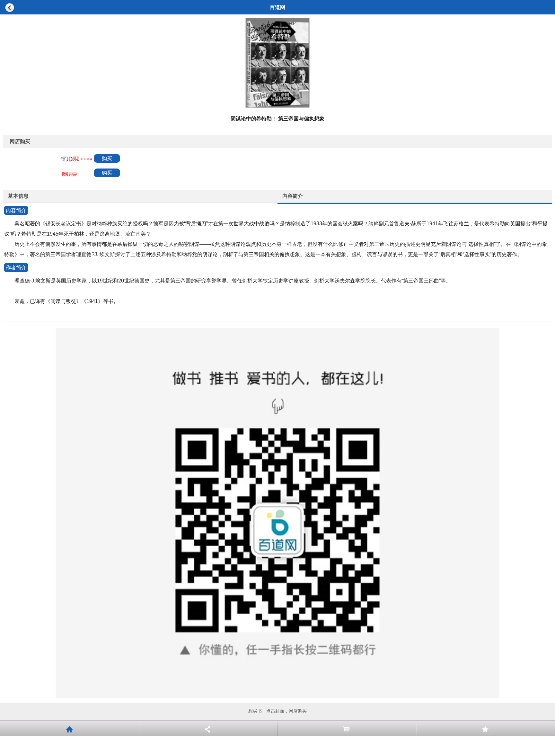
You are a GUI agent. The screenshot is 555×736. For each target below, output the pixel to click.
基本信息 (18, 196)
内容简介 (292, 196)
